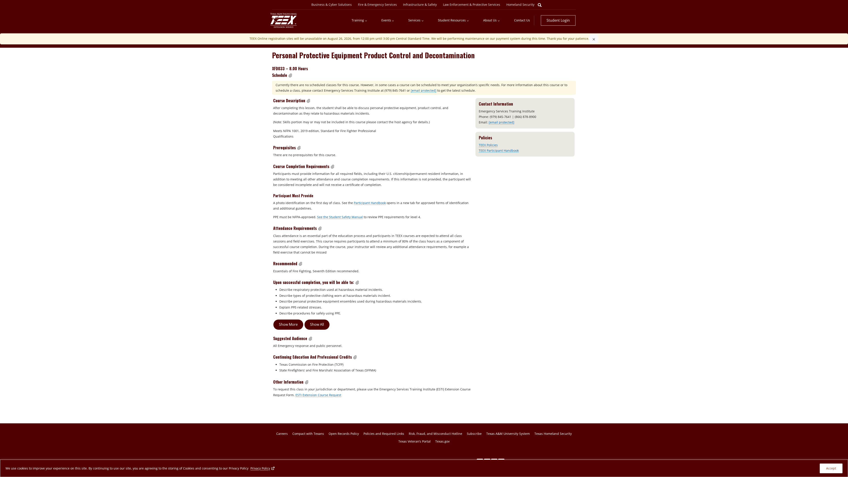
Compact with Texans (308, 434)
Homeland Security (520, 4)
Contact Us (522, 20)
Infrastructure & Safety (420, 4)
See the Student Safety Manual (340, 217)
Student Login (558, 20)
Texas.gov (442, 441)
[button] (290, 75)
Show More (288, 324)
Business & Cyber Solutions (331, 4)
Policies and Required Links (383, 434)
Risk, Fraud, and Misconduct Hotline (435, 434)
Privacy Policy (262, 468)
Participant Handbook (370, 203)
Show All (317, 324)
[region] (424, 468)
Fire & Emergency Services (377, 4)
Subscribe (474, 434)
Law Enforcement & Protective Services (471, 4)
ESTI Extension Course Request (318, 395)
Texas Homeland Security (553, 434)
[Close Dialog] (593, 39)
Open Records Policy (344, 434)
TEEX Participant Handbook (499, 150)
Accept (831, 468)
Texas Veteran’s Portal (414, 441)
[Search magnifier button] (540, 5)
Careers (282, 434)
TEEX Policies (488, 145)
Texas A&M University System (508, 434)
